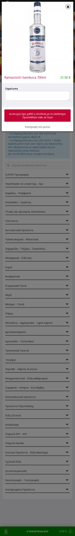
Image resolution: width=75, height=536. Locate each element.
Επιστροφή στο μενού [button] (37, 126)
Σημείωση (11, 88)
